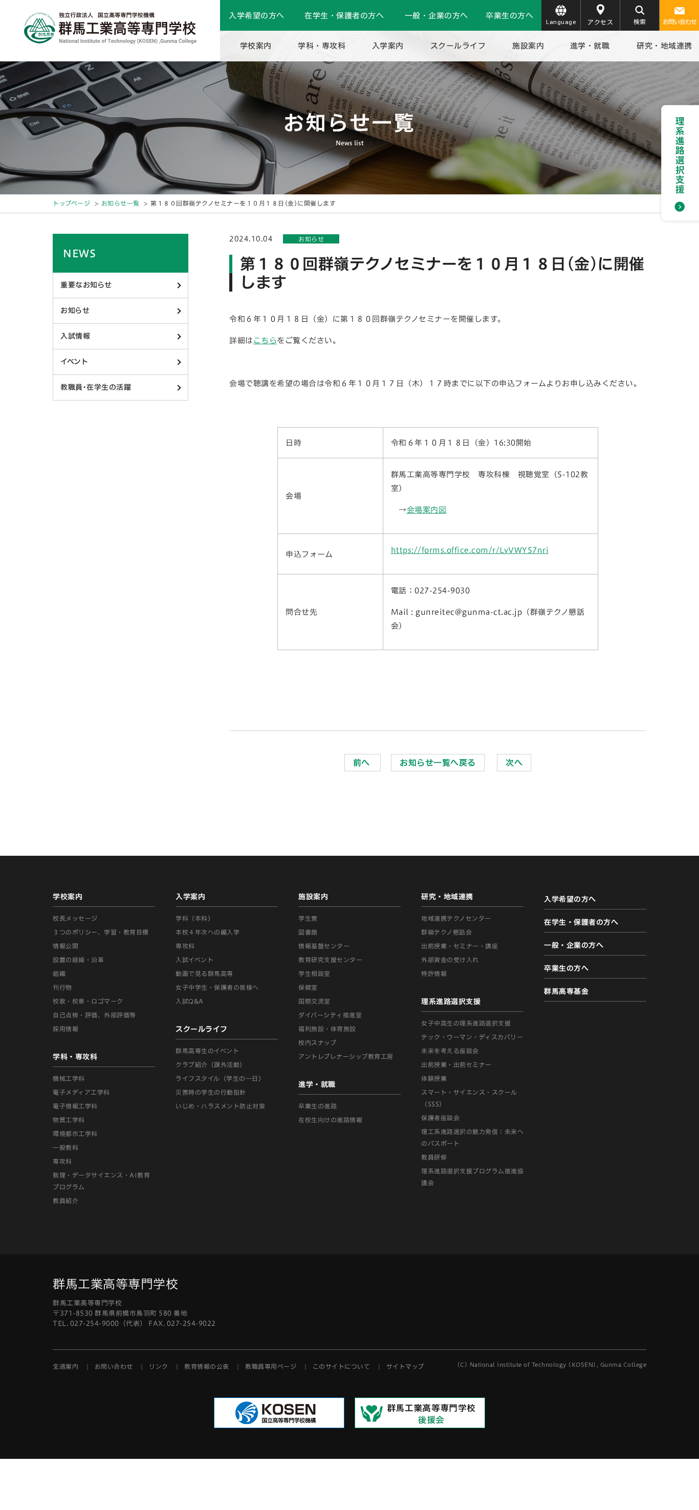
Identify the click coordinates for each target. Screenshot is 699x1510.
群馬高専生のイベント (207, 1051)
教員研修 (434, 1157)
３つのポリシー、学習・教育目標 (101, 932)
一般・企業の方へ (436, 15)
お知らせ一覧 (120, 203)
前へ (363, 763)
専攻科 (185, 946)
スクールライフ (458, 46)
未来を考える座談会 (450, 1051)
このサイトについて (341, 1366)
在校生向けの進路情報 (330, 1120)
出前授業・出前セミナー (456, 1064)
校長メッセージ (75, 918)
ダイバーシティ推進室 (330, 1015)
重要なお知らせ (86, 284)
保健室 (308, 987)
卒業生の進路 (317, 1106)
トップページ (71, 203)
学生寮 (308, 918)
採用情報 (65, 1029)
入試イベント (194, 960)
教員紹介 (65, 1200)
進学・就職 (590, 46)
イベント (74, 361)
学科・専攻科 (321, 46)
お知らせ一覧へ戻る (438, 763)
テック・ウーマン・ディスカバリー (472, 1037)
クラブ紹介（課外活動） (211, 1064)
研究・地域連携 (664, 46)
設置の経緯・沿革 (78, 960)
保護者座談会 (440, 1118)
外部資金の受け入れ (450, 960)
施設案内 (528, 46)
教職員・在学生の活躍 (95, 387)
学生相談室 (314, 973)
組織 (59, 973)
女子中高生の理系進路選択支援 (466, 1023)
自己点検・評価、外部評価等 (94, 1015)
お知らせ (75, 310)
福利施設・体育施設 (327, 1029)
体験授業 (434, 1078)
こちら (265, 340)
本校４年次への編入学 (207, 932)
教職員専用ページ (270, 1366)
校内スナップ (317, 1042)
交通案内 (65, 1366)
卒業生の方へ (509, 15)
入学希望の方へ (257, 15)
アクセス (600, 22)
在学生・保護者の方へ (344, 15)
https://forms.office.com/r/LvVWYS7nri (470, 550)
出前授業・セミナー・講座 (459, 946)
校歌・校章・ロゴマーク (88, 1001)
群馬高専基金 (566, 991)
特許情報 (434, 973)
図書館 (308, 932)
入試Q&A (190, 1001)
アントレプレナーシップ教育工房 (346, 1056)
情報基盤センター (324, 946)
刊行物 (62, 987)
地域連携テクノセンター (456, 918)
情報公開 (65, 946)
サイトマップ (405, 1366)
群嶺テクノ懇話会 (446, 932)
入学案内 (388, 46)
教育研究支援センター (330, 960)
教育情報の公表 (206, 1366)
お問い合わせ (679, 21)
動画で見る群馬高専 (204, 973)
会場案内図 (427, 510)
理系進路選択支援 (450, 1001)
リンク (158, 1366)
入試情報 (75, 336)
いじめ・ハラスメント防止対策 (220, 1106)
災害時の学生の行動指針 (211, 1092)
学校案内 (256, 46)
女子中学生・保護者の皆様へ (217, 987)
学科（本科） (195, 918)
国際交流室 (314, 1001)
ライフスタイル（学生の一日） (220, 1078)
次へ (514, 763)
